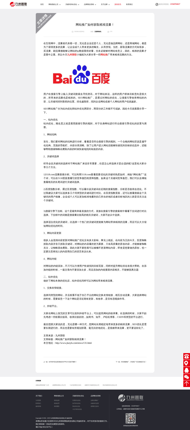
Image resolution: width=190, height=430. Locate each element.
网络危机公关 (53, 4)
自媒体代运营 (95, 403)
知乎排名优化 (76, 403)
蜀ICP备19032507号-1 (44, 427)
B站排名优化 (76, 406)
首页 (42, 4)
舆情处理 (56, 403)
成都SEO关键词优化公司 (92, 385)
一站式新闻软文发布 (75, 385)
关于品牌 (104, 4)
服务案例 (38, 406)
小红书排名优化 (77, 409)
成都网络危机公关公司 (59, 385)
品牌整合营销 (89, 4)
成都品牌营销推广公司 (42, 385)
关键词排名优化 (71, 4)
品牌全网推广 (95, 400)
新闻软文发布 (95, 406)
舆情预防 (56, 406)
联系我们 (129, 4)
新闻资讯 (118, 4)
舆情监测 (56, 400)
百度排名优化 (76, 400)
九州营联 (38, 400)
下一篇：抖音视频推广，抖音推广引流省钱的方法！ (131, 362)
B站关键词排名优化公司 (110, 385)
